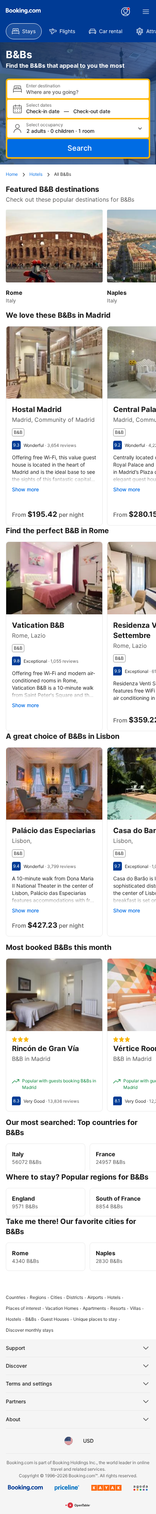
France (105, 1154)
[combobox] (84, 91)
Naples (105, 1253)
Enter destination (43, 85)
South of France (118, 1198)
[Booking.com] (23, 11)
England (23, 1198)
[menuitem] (24, 31)
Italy (18, 1154)
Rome (20, 1253)
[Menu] (146, 11)
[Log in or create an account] (125, 11)
